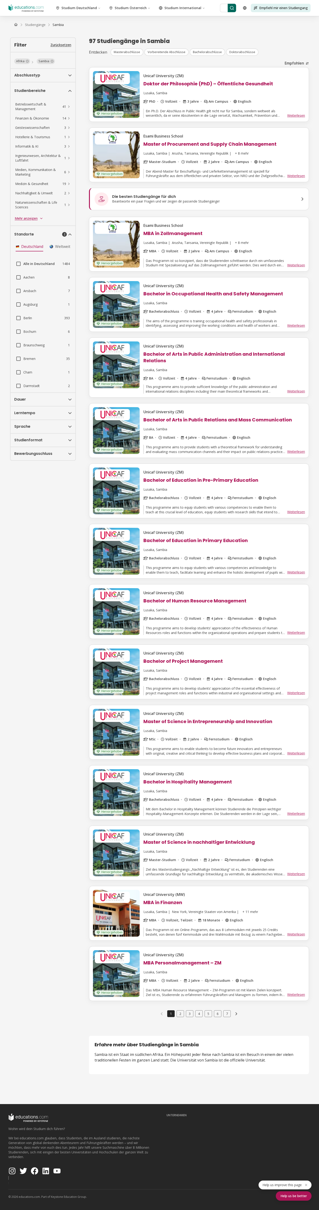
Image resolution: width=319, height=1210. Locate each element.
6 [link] (218, 1013)
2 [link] (180, 1013)
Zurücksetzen (60, 45)
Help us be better (293, 1196)
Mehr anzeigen (26, 218)
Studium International (182, 8)
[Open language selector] (245, 8)
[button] (22, 61)
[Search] (232, 8)
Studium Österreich (131, 8)
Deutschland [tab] (32, 246)
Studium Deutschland (79, 8)
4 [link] (199, 1013)
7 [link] (227, 1013)
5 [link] (208, 1013)
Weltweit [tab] (62, 246)
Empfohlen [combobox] (294, 63)
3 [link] (190, 1013)
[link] (58, 24)
